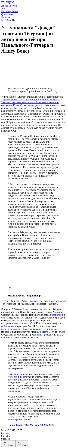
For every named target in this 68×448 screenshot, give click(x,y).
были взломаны (31, 309)
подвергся (6, 329)
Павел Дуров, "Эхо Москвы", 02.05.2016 (31, 425)
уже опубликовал (17, 376)
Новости (6, 17)
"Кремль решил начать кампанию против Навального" (30, 99)
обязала (44, 331)
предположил (57, 314)
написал (33, 301)
